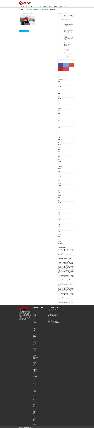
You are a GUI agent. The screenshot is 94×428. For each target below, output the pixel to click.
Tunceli (59, 234)
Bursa (59, 110)
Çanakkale (60, 112)
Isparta (59, 152)
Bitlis (59, 105)
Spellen (59, 222)
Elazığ (59, 129)
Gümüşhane (60, 146)
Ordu (59, 198)
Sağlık (65, 6)
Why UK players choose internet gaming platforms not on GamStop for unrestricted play (68, 46)
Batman (59, 98)
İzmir (59, 156)
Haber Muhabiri (23, 15)
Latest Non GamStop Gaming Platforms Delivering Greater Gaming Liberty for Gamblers (66, 17)
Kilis (59, 169)
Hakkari (59, 147)
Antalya (59, 88)
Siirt (59, 212)
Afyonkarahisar (60, 79)
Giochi (59, 142)
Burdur (59, 108)
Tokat (59, 231)
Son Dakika (60, 221)
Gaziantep (60, 139)
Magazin (55, 6)
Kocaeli (59, 176)
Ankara (59, 86)
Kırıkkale (59, 171)
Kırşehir (59, 175)
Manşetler (22, 6)
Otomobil (60, 6)
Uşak (59, 236)
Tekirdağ (59, 227)
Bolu (59, 106)
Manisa (59, 185)
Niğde (59, 197)
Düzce (59, 122)
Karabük (59, 161)
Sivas (59, 216)
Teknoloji (59, 229)
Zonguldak (60, 243)
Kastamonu (60, 166)
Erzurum (59, 132)
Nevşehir (59, 195)
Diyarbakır (60, 118)
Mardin (59, 188)
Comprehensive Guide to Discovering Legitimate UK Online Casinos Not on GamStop (54, 320)
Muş (59, 193)
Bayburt (59, 100)
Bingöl (59, 103)
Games (59, 137)
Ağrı (59, 81)
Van (58, 238)
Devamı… (25, 319)
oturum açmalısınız (30, 33)
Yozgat (59, 241)
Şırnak (59, 219)
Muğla (59, 192)
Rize (59, 204)
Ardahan (59, 89)
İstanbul (59, 154)
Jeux (59, 158)
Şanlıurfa (59, 210)
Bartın (59, 96)
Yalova (59, 239)
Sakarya (59, 207)
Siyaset (27, 6)
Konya (59, 178)
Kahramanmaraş (61, 159)
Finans (50, 6)
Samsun (59, 209)
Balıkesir (59, 94)
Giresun (59, 144)
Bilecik (59, 101)
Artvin (59, 91)
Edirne (59, 123)
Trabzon (59, 233)
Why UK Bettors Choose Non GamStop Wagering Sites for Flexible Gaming (69, 54)
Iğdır (59, 151)
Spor (32, 6)
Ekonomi (45, 6)
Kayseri (59, 168)
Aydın (59, 93)
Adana (59, 76)
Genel (59, 141)
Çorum (59, 115)
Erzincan (59, 130)
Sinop (59, 214)
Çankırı (59, 113)
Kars (59, 164)
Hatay (59, 149)
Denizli (59, 117)
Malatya (59, 183)
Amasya (59, 84)
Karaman (59, 163)
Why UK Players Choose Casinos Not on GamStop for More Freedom (69, 30)
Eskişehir (59, 134)
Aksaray (59, 83)
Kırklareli (59, 173)
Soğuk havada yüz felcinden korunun (25, 26)
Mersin (59, 190)
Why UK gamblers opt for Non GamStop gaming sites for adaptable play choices (68, 23)
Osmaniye (60, 200)
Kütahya (59, 180)
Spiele (59, 224)
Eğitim (40, 6)
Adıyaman (60, 77)
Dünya (36, 6)
